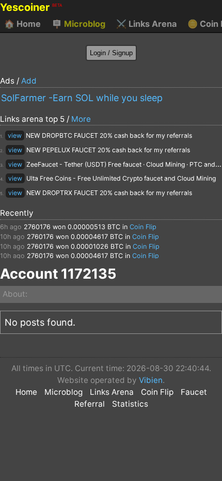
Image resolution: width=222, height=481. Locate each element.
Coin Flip (143, 227)
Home (22, 24)
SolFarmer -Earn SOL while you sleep (82, 97)
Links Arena (146, 24)
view (15, 135)
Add (29, 81)
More (81, 119)
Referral (89, 404)
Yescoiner (31, 7)
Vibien (151, 380)
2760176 (37, 227)
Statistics (130, 404)
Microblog (78, 24)
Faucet (194, 392)
